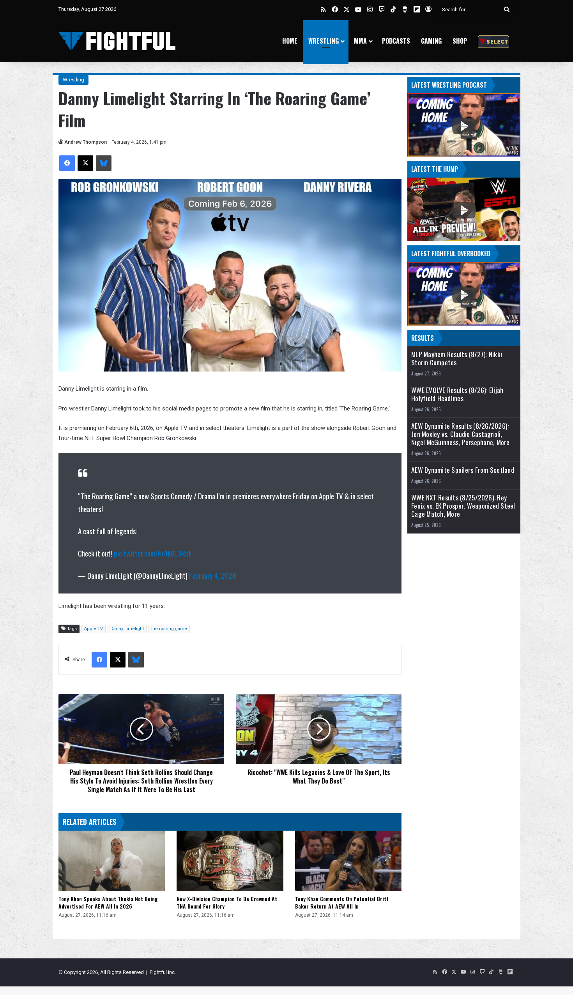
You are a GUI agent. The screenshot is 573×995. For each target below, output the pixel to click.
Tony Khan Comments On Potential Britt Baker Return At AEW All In (342, 902)
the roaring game (169, 628)
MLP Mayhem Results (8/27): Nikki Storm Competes (456, 358)
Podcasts (396, 41)
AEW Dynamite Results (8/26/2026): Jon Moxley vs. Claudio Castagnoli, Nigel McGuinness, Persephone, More (460, 434)
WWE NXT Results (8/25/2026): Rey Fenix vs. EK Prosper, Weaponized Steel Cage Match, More (463, 505)
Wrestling (323, 41)
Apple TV (93, 628)
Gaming (431, 41)
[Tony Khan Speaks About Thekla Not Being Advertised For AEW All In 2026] (111, 861)
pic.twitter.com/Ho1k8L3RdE (153, 553)
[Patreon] (493, 41)
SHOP (460, 41)
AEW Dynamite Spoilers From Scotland (462, 470)
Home (289, 41)
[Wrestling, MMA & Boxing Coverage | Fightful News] (116, 41)
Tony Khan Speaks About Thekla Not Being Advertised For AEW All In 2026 (108, 902)
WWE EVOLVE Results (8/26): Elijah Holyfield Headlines (457, 394)
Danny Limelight (127, 628)
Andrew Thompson (85, 142)
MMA (360, 41)
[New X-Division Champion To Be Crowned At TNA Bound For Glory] (230, 861)
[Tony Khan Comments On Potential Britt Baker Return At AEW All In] (348, 861)
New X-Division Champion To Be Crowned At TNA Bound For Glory (227, 902)
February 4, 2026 (213, 575)
